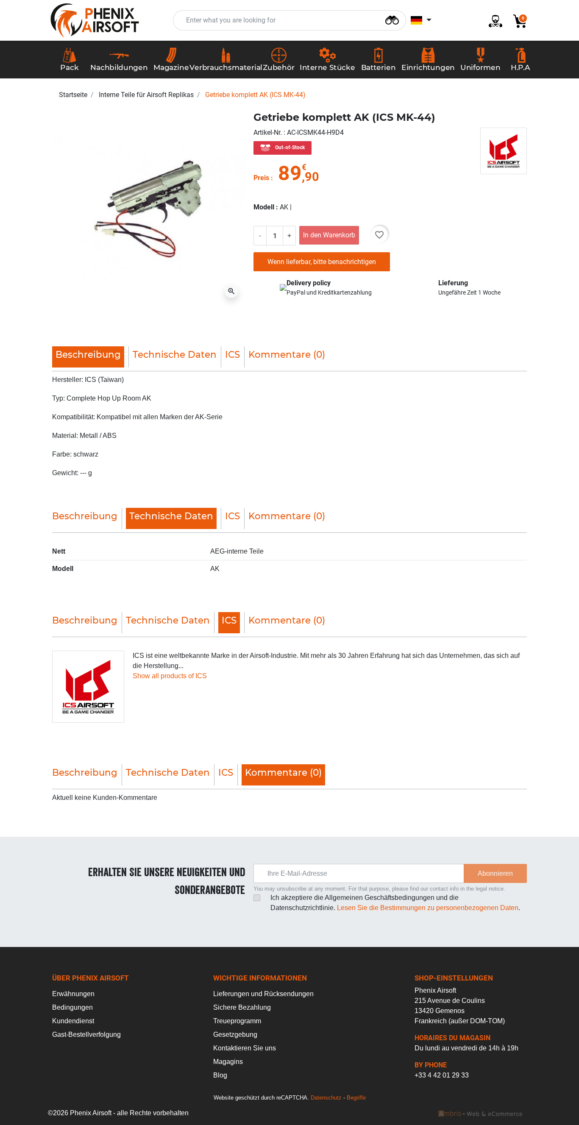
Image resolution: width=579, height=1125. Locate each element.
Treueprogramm (237, 1021)
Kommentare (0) (286, 354)
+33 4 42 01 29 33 (442, 1075)
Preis (261, 178)
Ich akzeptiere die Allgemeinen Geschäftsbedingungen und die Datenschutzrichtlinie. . (395, 902)
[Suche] (392, 19)
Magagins (228, 1061)
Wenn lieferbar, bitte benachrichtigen (321, 262)
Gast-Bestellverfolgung (86, 1034)
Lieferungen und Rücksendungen (263, 993)
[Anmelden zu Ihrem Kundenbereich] (492, 20)
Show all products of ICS (170, 675)
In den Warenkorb (329, 235)
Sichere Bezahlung (242, 1007)
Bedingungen (72, 1007)
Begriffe (356, 1097)
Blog (220, 1075)
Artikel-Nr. (268, 132)
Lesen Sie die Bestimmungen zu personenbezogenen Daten (427, 907)
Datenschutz (326, 1097)
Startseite (73, 95)
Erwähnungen (73, 993)
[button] (517, 20)
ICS (232, 354)
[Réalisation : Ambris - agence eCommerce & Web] (480, 1113)
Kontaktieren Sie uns (244, 1048)
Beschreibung (84, 515)
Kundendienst (73, 1021)
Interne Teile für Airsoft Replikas (146, 95)
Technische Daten (175, 354)
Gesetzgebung (235, 1034)
